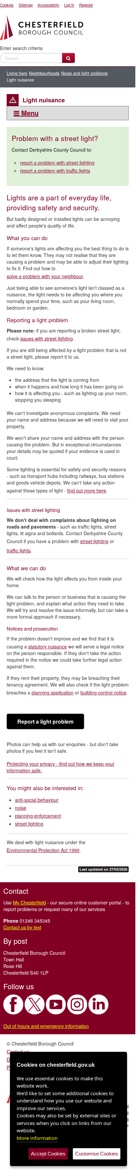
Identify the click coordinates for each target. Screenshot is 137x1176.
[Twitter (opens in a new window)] (35, 1004)
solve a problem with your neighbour (45, 276)
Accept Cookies (48, 1153)
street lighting (94, 541)
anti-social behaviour (37, 799)
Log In (69, 5)
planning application (52, 692)
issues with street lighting (46, 338)
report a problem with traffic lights (55, 170)
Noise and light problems (84, 73)
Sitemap (26, 5)
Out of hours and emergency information (46, 1025)
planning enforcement (38, 815)
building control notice (103, 692)
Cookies (7, 5)
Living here (17, 73)
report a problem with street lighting (57, 162)
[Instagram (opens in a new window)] (77, 1004)
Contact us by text (22, 927)
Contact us (18, 1051)
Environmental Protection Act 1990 (43, 850)
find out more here (86, 490)
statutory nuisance (47, 646)
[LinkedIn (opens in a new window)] (98, 1004)
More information (37, 1138)
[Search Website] (68, 58)
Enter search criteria (21, 48)
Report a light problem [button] (45, 721)
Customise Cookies (96, 1153)
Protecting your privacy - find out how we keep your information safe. (60, 767)
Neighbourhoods (44, 73)
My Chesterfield (29, 902)
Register (86, 5)
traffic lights (19, 550)
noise (20, 807)
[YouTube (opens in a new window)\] (56, 1004)
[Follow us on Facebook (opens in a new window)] (13, 1004)
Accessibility (48, 5)
